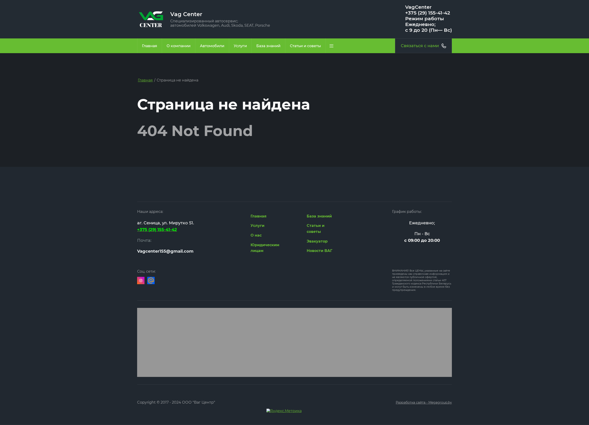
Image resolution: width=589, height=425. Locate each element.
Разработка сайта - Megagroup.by (424, 402)
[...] (331, 45)
